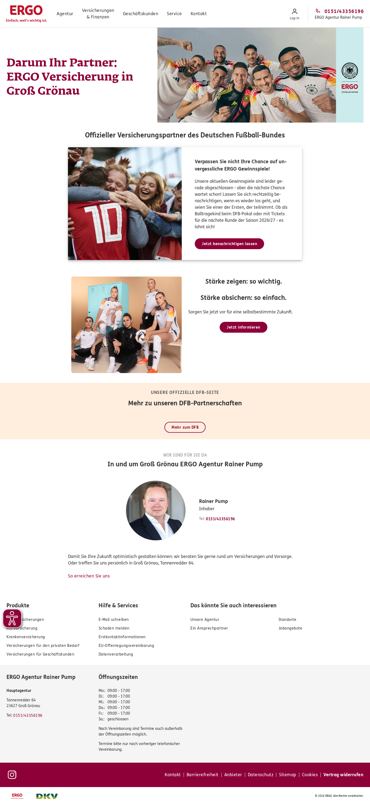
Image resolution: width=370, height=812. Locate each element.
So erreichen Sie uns (89, 576)
